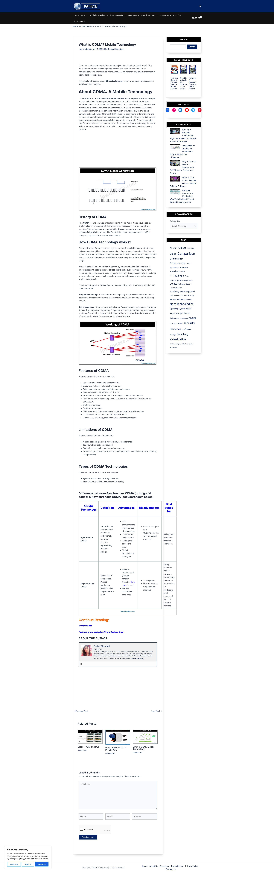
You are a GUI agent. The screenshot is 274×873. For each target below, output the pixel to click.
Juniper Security (188, 280)
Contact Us (171, 869)
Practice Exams (148, 15)
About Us (153, 866)
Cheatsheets (131, 15)
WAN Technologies (187, 344)
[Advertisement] (118, 59)
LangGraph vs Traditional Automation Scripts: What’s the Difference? (182, 151)
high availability (174, 267)
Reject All (28, 864)
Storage (173, 335)
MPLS (171, 295)
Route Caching (184, 318)
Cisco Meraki (190, 248)
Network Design (189, 295)
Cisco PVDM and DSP (89, 747)
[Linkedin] (81, 664)
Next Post (156, 711)
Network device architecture (180, 299)
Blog (83, 15)
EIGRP (188, 263)
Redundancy (174, 318)
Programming (174, 313)
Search (192, 47)
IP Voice (186, 276)
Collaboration (82, 750)
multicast (176, 295)
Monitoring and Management (182, 291)
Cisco (182, 247)
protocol (185, 313)
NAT (181, 295)
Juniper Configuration (176, 280)
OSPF (189, 308)
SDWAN (178, 323)
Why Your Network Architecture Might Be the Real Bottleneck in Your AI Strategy (183, 135)
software (186, 329)
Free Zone (164, 15)
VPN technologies (175, 344)
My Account (79, 21)
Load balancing (176, 288)
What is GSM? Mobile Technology (144, 748)
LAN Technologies (177, 284)
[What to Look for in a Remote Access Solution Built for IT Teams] (175, 179)
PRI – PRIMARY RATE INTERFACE (115, 748)
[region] (27, 857)
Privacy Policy (191, 866)
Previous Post (80, 711)
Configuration (176, 258)
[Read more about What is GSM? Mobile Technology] (145, 736)
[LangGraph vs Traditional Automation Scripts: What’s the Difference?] (175, 147)
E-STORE (177, 15)
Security (189, 323)
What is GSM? (85, 626)
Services (175, 329)
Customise (14, 864)
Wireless (173, 348)
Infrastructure (184, 267)
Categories (175, 221)
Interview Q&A (116, 15)
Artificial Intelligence (99, 15)
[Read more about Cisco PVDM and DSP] (90, 736)
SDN (171, 324)
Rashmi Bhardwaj (137, 659)
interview (174, 271)
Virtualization (178, 339)
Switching (182, 334)
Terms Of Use (177, 866)
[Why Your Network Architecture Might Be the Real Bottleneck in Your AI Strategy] (175, 131)
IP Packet (182, 271)
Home (76, 15)
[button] (200, 6)
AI (171, 248)
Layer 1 (188, 284)
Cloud (173, 253)
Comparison (186, 253)
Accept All (41, 864)
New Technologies (182, 304)
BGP (175, 248)
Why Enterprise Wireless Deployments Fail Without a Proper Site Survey (183, 167)
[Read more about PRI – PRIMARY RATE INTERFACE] (117, 737)
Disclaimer (164, 866)
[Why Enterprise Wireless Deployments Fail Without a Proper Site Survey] (175, 163)
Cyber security (177, 263)
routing (192, 318)
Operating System (177, 309)
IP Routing (176, 275)
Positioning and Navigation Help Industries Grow (101, 632)
